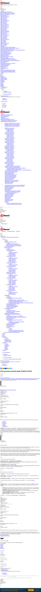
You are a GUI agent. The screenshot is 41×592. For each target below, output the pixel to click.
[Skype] (10, 368)
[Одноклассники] (2, 368)
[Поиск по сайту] (1, 226)
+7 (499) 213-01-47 (4, 87)
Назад (9, 242)
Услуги (1, 546)
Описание (4, 421)
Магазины (2, 556)
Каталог (6, 240)
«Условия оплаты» (22, 495)
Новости (2, 551)
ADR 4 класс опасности (13, 252)
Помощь (1, 561)
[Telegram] (11, 368)
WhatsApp (4, 98)
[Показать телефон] (1, 235)
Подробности (2, 393)
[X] (5, 368)
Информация (2, 554)
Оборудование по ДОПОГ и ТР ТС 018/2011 (15, 316)
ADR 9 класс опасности (13, 264)
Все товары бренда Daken (5, 535)
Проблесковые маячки (11, 310)
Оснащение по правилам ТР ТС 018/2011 (16, 321)
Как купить (7, 338)
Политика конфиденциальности (13, 590)
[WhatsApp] (8, 368)
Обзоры (1, 567)
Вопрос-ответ (5, 426)
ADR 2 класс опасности (13, 268)
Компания (6, 344)
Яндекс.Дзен (5, 99)
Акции (1, 545)
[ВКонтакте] (1, 368)
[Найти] (1, 7)
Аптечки (10, 329)
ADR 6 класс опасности (13, 275)
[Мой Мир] (4, 368)
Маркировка (9, 297)
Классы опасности (10, 249)
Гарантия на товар (3, 559)
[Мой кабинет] (0, 224)
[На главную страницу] (5, 3)
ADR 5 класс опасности (13, 292)
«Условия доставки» (14, 495)
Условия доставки (3, 558)
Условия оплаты (3, 557)
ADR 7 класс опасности (13, 279)
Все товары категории (4, 534)
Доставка (4, 425)
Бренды (1, 547)
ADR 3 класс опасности (13, 286)
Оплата (4, 424)
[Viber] (7, 368)
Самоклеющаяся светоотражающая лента (29, 379)
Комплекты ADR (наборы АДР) (12, 243)
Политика (2, 560)
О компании (2, 550)
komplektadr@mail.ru (5, 95)
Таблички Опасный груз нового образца (16, 299)
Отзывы (4, 422)
